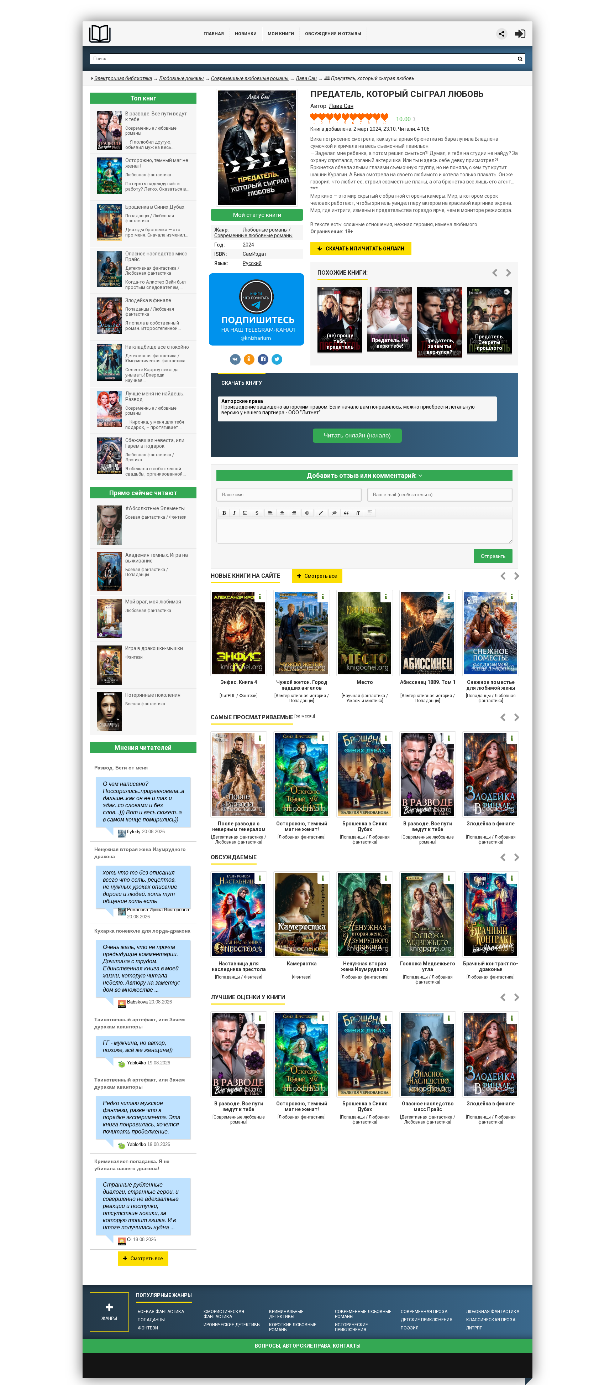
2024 (248, 245)
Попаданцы (151, 1319)
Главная (214, 33)
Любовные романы (265, 230)
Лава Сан (306, 78)
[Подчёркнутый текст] (245, 513)
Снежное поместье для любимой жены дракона (490, 685)
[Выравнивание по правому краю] (294, 513)
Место (365, 682)
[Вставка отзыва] (346, 513)
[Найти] (520, 58)
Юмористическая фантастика (224, 1314)
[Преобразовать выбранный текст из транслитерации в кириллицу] (358, 513)
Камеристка (302, 963)
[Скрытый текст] (334, 513)
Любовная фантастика (492, 1311)
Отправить (493, 556)
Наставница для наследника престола (239, 966)
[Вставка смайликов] (307, 513)
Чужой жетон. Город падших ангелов (301, 685)
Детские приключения (426, 1319)
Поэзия (410, 1328)
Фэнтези (148, 1328)
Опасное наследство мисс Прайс (428, 1106)
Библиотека (136, 33)
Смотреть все (321, 576)
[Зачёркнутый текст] (257, 513)
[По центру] (282, 513)
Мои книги (281, 33)
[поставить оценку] (318, 118)
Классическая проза (490, 1319)
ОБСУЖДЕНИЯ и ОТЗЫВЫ (333, 33)
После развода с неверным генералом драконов (239, 827)
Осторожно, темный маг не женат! (301, 826)
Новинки (246, 33)
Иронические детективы (232, 1324)
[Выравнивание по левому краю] (270, 513)
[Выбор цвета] (321, 513)
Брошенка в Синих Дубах (364, 826)
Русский (252, 263)
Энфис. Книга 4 (239, 682)
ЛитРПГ (474, 1328)
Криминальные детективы (286, 1314)
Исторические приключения (351, 1327)
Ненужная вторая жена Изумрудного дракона (364, 967)
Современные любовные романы (253, 235)
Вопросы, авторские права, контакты (308, 1346)
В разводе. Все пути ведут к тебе (427, 826)
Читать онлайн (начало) (357, 435)
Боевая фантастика (161, 1311)
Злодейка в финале (491, 823)
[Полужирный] (224, 513)
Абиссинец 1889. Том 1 (428, 682)
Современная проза (424, 1311)
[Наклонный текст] (234, 513)
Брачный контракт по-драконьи (490, 966)
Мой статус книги (257, 214)
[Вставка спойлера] (370, 513)
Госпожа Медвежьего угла (427, 966)
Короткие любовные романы (292, 1327)
